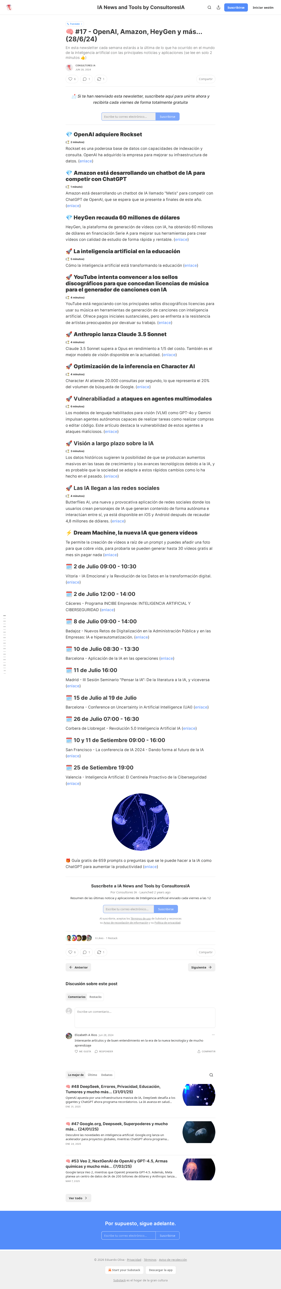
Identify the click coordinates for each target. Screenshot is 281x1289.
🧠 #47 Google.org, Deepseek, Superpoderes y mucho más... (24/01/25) (117, 1126)
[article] (140, 1099)
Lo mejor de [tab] (76, 1075)
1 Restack (111, 938)
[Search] (209, 7)
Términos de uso (141, 918)
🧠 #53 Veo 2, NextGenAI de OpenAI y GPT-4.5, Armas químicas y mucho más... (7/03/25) (117, 1164)
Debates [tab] (106, 1075)
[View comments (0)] (105, 1112)
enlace (86, 161)
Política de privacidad (167, 922)
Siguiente (198, 967)
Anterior (81, 967)
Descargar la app (161, 1270)
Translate (75, 23)
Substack (119, 1280)
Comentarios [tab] (76, 997)
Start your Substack (126, 1270)
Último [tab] (92, 1075)
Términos (150, 1260)
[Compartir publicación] (218, 7)
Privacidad (134, 1260)
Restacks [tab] (95, 997)
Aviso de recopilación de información (125, 922)
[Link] (60, 134)
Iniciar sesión (263, 7)
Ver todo (75, 1198)
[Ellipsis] (213, 1034)
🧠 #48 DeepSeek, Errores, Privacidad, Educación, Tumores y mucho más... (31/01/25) (113, 1089)
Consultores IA (85, 65)
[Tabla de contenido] (4, 644)
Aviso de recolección (173, 1260)
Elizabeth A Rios (86, 1035)
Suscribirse (236, 7)
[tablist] (85, 997)
